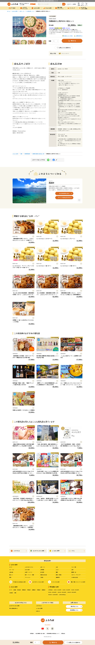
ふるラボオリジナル (29, 567)
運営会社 (63, 633)
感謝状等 (58, 577)
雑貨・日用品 (58, 574)
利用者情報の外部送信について (53, 633)
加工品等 (42, 572)
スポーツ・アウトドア (75, 574)
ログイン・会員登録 (72, 4)
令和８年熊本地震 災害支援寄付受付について (47, 0)
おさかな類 (27, 569)
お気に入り (82, 5)
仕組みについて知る (68, 35)
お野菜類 (42, 569)
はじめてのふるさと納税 (14, 605)
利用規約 (32, 633)
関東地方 (24, 589)
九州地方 (11, 592)
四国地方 (43, 589)
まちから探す (15, 153)
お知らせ (38, 611)
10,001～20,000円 (57, 589)
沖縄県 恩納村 (52, 18)
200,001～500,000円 (71, 592)
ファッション (27, 577)
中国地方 (38, 589)
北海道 (14, 589)
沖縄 (21, 153)
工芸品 (41, 577)
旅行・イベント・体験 (29, 574)
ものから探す (15, 11)
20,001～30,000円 (66, 589)
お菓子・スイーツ (28, 572)
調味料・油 (73, 572)
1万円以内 (50, 589)
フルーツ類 (73, 567)
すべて (10, 567)
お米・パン (22, 11)
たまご (57, 569)
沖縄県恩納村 (27, 153)
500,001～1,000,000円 (53, 594)
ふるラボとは (38, 605)
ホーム (8, 11)
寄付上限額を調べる (13, 608)
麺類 (57, 572)
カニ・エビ (11, 569)
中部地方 (29, 589)
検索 (64, 4)
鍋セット (11, 574)
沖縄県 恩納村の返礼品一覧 (38, 153)
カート (86, 5)
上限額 (78, 5)
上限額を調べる (79, 35)
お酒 (72, 569)
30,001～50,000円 (75, 589)
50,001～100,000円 (52, 592)
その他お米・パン (30, 11)
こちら (69, 29)
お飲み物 (11, 572)
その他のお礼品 (74, 577)
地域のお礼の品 (43, 574)
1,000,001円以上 (62, 594)
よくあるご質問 (39, 608)
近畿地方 (34, 589)
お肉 (57, 567)
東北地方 (19, 589)
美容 (10, 577)
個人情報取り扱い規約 (40, 633)
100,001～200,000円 (62, 592)
